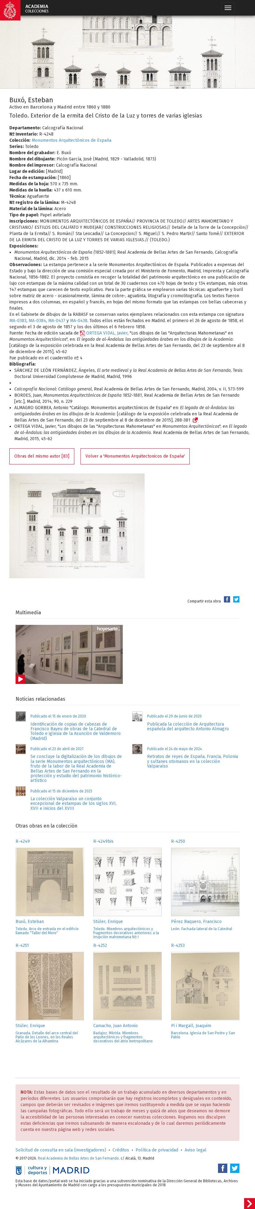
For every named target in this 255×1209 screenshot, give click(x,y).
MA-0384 (37, 320)
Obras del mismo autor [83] (41, 456)
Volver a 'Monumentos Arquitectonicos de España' (135, 456)
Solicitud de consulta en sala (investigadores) (61, 1150)
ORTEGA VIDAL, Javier (107, 333)
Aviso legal (195, 1150)
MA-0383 (17, 320)
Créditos (121, 1150)
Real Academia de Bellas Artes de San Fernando (78, 1158)
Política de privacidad (157, 1150)
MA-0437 (56, 320)
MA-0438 (78, 320)
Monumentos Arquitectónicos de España (71, 140)
